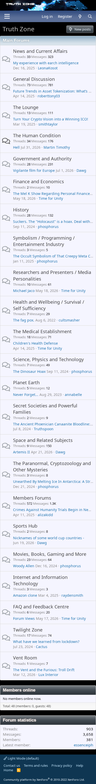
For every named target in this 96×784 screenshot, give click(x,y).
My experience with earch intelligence (46, 62)
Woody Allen (23, 565)
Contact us (12, 765)
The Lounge (25, 107)
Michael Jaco (24, 290)
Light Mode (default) (23, 758)
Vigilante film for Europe (34, 170)
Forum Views (24, 618)
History (21, 210)
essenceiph (83, 744)
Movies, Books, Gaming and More (49, 554)
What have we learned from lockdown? (46, 641)
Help (79, 765)
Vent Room (25, 658)
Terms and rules (36, 765)
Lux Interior (48, 674)
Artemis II (21, 452)
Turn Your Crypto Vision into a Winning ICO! (50, 119)
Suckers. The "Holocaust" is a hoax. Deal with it (53, 221)
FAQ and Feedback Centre (41, 607)
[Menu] (7, 16)
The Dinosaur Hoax (29, 371)
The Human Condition (37, 135)
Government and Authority (42, 159)
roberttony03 (49, 96)
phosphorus (48, 226)
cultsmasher (69, 320)
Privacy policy (61, 765)
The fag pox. (23, 320)
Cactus (41, 646)
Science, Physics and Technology (48, 359)
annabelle (73, 394)
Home (8, 770)
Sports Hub (25, 526)
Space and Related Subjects (43, 440)
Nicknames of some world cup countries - (48, 537)
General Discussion (34, 79)
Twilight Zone (27, 630)
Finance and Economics (38, 181)
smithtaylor (48, 124)
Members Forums (32, 498)
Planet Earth (26, 382)
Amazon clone (25, 595)
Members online (19, 690)
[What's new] (80, 16)
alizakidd (45, 514)
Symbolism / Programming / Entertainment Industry (44, 241)
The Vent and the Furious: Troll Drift (43, 669)
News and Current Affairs (40, 51)
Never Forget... (25, 394)
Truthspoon (44, 428)
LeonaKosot (48, 68)
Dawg (81, 170)
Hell (16, 147)
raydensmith (72, 595)
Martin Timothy (57, 147)
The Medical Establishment (42, 331)
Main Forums (16, 40)
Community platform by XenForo (44, 779)
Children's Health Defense (35, 343)
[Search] (90, 16)
